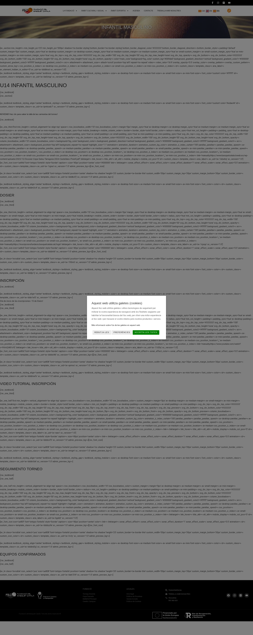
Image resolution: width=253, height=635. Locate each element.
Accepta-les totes (146, 332)
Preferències (122, 332)
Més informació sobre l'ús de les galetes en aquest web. (116, 325)
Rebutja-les (101, 332)
